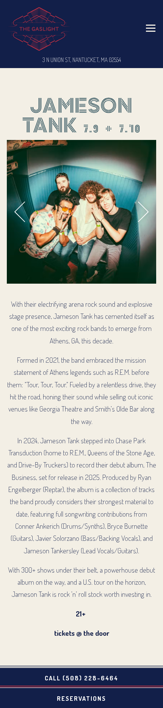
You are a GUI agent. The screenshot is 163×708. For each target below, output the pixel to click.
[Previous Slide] (20, 212)
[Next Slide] (144, 212)
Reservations (81, 698)
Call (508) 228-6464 (81, 678)
